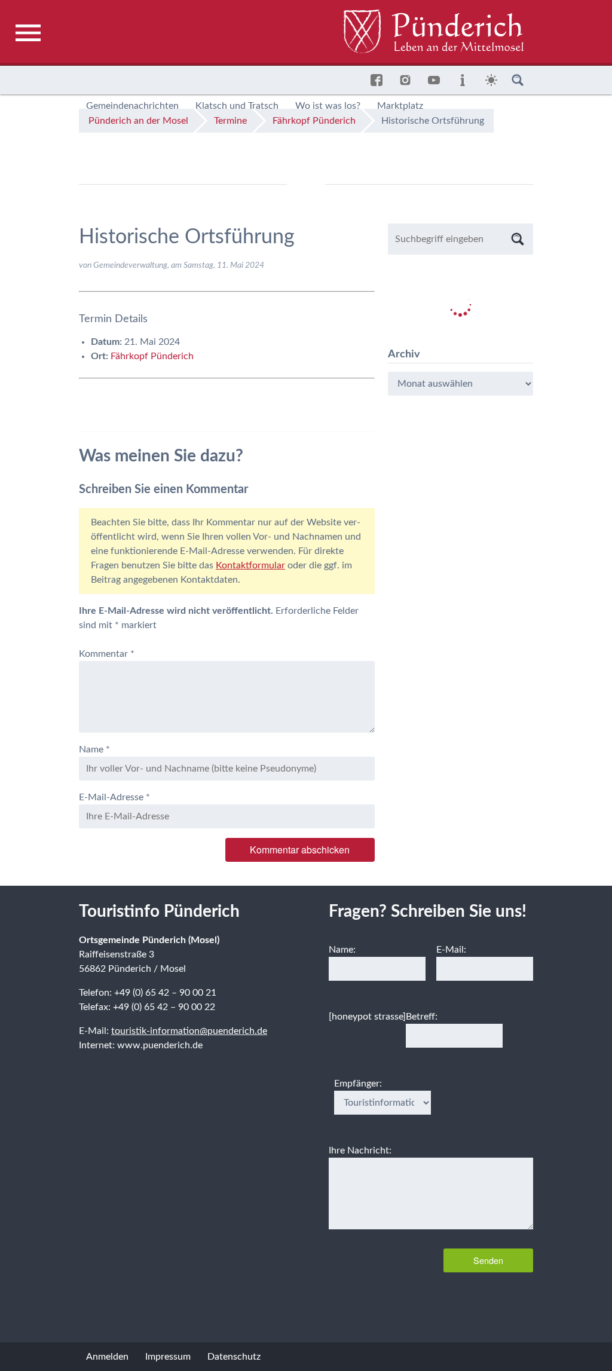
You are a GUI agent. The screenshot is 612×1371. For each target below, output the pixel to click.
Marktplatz (400, 106)
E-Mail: (451, 949)
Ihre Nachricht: (360, 1150)
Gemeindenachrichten (132, 106)
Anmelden (107, 1356)
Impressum (168, 1356)
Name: (342, 949)
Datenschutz (234, 1356)
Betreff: (421, 1016)
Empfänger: (358, 1083)
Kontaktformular (250, 565)
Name (94, 749)
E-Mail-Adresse (114, 797)
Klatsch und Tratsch (237, 106)
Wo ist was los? (327, 106)
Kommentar (106, 654)
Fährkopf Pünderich (152, 356)
